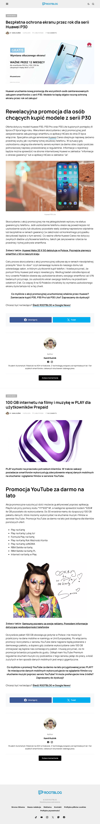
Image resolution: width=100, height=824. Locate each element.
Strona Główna (18, 807)
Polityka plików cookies (75, 807)
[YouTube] (41, 817)
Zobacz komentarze (50, 378)
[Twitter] (53, 817)
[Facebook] (64, 817)
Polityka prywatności (50, 811)
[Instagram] (47, 817)
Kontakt (58, 807)
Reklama (48, 807)
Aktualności (11, 16)
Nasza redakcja (34, 807)
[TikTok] (36, 817)
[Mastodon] (58, 817)
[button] (7, 3)
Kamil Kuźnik (50, 358)
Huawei (52, 137)
